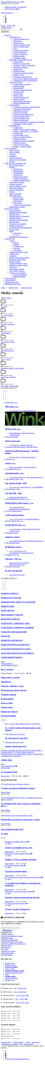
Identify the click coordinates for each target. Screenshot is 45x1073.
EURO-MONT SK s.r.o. (15, 525)
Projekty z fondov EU (20, 54)
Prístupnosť (36, 1042)
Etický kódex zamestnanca (22, 101)
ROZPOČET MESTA (10, 619)
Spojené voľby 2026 (12, 282)
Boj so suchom (7, 669)
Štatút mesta (17, 41)
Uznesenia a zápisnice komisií (23, 73)
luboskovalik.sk (14, 457)
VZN (15, 48)
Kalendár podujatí (15, 211)
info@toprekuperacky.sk (34, 477)
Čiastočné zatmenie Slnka (16, 871)
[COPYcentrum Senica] (13, 511)
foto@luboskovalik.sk (28, 457)
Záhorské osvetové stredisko (18, 220)
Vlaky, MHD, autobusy (17, 271)
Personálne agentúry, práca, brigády (12, 368)
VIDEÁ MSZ (6, 760)
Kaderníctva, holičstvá (8, 377)
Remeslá (3, 307)
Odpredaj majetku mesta (21, 116)
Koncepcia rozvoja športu (17, 224)
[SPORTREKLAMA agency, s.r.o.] (17, 499)
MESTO (8, 35)
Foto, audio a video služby (9, 386)
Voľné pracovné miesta (21, 145)
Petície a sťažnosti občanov (22, 137)
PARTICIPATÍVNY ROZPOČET (15, 645)
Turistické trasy (14, 254)
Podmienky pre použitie (9, 1044)
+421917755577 (14, 531)
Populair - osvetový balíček (22, 146)
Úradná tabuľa (18, 128)
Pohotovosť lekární (9, 712)
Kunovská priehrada (20, 275)
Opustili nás (6, 682)
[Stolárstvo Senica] (11, 533)
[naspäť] (2, 838)
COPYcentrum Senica (14, 515)
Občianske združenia (16, 188)
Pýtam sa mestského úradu (13, 973)
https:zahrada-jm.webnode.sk (18, 563)
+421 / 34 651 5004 (8, 25)
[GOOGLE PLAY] (5, 20)
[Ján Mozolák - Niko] (12, 489)
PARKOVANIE (7, 606)
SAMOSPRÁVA (15, 37)
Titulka (3, 288)
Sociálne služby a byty (20, 135)
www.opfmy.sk (14, 487)
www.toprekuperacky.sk (17, 477)
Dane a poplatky (14, 152)
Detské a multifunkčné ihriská (19, 258)
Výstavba (12, 154)
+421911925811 (14, 435)
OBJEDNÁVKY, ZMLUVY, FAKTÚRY (18, 602)
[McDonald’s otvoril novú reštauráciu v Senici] (16, 815)
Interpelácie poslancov (20, 67)
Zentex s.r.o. (10, 463)
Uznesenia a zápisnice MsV (22, 77)
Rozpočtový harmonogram (22, 109)
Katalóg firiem (13, 288)
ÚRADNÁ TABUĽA (10, 593)
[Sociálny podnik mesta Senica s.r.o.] (13, 944)
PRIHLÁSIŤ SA (6, 932)
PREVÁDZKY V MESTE (12, 615)
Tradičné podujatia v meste (18, 263)
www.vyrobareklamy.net (17, 551)
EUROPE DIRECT (7, 752)
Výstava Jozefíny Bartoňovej (17, 909)
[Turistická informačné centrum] (12, 936)
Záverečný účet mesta (20, 112)
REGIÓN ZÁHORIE (8, 750)
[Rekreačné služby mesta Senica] (12, 942)
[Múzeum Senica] (7, 938)
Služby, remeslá (26, 288)
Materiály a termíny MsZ (21, 63)
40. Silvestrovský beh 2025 (16, 738)
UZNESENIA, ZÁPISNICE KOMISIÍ (17, 628)
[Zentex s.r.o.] (10, 459)
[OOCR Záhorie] (7, 955)
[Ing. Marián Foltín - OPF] (14, 479)
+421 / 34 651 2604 (22, 995)
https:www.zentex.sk (16, 467)
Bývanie (12, 161)
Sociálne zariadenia (15, 184)
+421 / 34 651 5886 (21, 999)
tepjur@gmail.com (26, 445)
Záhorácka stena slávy (16, 226)
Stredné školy (17, 175)
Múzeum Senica (14, 214)
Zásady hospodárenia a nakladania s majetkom (28, 122)
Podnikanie (13, 156)
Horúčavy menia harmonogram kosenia (22, 897)
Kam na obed (7, 703)
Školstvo (12, 167)
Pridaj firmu (7, 298)
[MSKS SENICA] (7, 934)
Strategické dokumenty (21, 50)
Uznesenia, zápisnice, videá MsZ (24, 65)
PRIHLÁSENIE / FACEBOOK (15, 7)
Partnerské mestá (18, 56)
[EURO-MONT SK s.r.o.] (14, 521)
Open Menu (5, 31)
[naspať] (2, 720)
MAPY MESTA (10, 278)
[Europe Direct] (6, 945)
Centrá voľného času (20, 178)
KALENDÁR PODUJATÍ (12, 829)
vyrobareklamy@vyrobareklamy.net (21, 553)
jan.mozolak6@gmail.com (18, 497)
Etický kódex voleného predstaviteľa (25, 79)
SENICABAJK (10, 280)
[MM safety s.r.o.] (11, 402)
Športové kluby (14, 222)
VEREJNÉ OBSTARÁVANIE (14, 632)
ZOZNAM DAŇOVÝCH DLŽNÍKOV (17, 653)
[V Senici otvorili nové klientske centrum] (15, 784)
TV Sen (16, 235)
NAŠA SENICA (36, 750)
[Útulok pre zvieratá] (8, 951)
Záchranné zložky (15, 195)
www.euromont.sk (15, 529)
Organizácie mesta (19, 58)
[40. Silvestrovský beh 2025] (15, 734)
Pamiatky (16, 244)
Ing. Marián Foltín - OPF (16, 483)
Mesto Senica (5, 776)
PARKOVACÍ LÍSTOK (11, 598)
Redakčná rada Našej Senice (18, 237)
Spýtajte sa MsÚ (18, 86)
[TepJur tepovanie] (11, 437)
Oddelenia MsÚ (18, 92)
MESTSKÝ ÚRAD (15, 82)
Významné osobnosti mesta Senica (20, 227)
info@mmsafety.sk (29, 411)
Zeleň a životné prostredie (17, 160)
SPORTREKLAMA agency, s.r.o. (19, 503)
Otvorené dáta (18, 133)
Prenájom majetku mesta (21, 118)
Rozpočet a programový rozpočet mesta (26, 107)
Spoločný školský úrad (20, 97)
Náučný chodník (14, 261)
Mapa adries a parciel (10, 677)
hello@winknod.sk (28, 433)
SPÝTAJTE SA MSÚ (12, 9)
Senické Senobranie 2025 (15, 746)
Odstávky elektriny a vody (12, 686)
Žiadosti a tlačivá (19, 99)
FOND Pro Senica (19, 139)
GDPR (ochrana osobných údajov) (24, 129)
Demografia (17, 250)
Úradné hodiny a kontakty (22, 84)
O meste (12, 241)
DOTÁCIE (5, 636)
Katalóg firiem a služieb (17, 207)
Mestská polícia (18, 199)
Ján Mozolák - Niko (13, 493)
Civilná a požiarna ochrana (22, 205)
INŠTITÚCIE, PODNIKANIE (15, 163)
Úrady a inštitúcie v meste (17, 186)
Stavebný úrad (18, 94)
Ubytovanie (13, 267)
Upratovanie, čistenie (8, 342)
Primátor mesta (18, 43)
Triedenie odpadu (8, 694)
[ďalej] (4, 720)
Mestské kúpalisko (19, 276)
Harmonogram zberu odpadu (13, 690)
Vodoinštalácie (5, 333)
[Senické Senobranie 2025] (14, 742)
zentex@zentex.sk (30, 467)
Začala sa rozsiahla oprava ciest (18, 848)
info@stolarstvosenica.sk (35, 541)
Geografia (16, 248)
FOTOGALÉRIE (8, 716)
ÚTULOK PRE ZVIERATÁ (24, 752)
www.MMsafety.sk (15, 411)
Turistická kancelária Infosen (18, 252)
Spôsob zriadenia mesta (21, 39)
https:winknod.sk (15, 433)
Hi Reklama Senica (13, 547)
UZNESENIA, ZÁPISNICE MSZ (15, 623)
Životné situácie (14, 150)
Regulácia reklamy (19, 143)
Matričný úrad (18, 96)
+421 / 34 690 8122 (19, 992)
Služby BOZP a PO (7, 351)
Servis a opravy (6, 359)
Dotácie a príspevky (15, 158)
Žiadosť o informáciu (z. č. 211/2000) (25, 131)
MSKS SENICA (27, 754)
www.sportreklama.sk (16, 507)
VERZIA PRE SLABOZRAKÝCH (17, 1059)
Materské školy (18, 171)
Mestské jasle (17, 169)
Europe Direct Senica (16, 165)
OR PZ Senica (18, 197)
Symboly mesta (18, 246)
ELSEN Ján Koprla (13, 571)
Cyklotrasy (12, 256)
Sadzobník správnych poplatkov (24, 141)
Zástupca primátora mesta (21, 45)
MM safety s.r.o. (12, 407)
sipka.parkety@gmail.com (31, 529)
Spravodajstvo (5, 792)
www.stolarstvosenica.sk (17, 541)
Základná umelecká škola (21, 180)
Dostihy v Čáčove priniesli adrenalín (20, 859)
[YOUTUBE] (5, 18)
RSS (20, 1044)
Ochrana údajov (18, 1042)
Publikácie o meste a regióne (18, 265)
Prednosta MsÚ (18, 88)
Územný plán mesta (19, 52)
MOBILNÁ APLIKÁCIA (12, 640)
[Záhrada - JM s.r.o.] (12, 555)
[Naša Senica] (6, 947)
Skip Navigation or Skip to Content (12, 2)
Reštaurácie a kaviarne (16, 269)
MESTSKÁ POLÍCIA (23, 750)
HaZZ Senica (17, 201)
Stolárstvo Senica (12, 537)
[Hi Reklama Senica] (12, 543)
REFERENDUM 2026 (12, 284)
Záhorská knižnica (15, 218)
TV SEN (4, 834)
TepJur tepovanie (12, 441)
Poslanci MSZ (18, 62)
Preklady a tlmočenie (8, 324)
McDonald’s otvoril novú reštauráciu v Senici (20, 819)
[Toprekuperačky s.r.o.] (13, 469)
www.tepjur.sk (14, 445)
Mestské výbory (18, 75)
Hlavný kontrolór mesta (21, 47)
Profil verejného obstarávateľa (23, 114)
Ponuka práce (7, 707)
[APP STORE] (5, 22)
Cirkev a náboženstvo (16, 190)
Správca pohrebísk (15, 194)
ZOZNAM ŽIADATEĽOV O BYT (16, 649)
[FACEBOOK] (5, 16)
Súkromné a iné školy (20, 177)
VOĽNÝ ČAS (10, 239)
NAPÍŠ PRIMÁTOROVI (11, 657)
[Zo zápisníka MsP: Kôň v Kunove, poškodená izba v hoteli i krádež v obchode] (22, 799)
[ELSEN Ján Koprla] (12, 566)
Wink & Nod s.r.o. (13, 429)
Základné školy (18, 173)
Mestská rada (17, 69)
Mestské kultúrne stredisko (18, 212)
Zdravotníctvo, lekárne (16, 182)
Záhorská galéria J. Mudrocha (19, 216)
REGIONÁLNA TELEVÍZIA (11, 754)
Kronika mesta (14, 229)
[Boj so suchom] (6, 663)
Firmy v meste (9, 969)
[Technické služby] (7, 953)
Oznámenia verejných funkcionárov (25, 80)
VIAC (3, 661)
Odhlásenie (9, 930)
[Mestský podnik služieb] (9, 940)
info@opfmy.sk (26, 487)
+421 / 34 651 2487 (22, 1002)
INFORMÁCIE (14, 126)
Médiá (11, 231)
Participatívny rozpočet (21, 111)
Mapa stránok (28, 1044)
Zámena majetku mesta (21, 120)
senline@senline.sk (32, 519)
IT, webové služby (7, 315)
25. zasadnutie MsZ (9, 772)
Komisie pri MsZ (19, 71)
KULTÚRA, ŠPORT (12, 209)
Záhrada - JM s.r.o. (13, 559)
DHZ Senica (17, 203)
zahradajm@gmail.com (16, 565)
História (16, 243)
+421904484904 (37, 487)
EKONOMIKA (14, 105)
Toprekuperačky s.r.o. (14, 473)
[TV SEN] (4, 949)
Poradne (12, 192)
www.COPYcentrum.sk (17, 519)
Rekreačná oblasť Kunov (17, 260)
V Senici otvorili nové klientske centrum (18, 788)
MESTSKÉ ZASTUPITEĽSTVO (20, 60)
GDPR (28, 1042)
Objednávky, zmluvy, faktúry (23, 124)
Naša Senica (17, 233)
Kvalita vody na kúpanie (17, 273)
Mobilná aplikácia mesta (21, 103)
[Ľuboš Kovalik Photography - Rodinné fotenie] (21, 447)
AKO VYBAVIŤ (11, 148)
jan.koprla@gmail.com (16, 575)
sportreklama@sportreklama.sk (19, 509)
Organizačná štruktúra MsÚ (22, 90)
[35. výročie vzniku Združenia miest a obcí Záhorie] (22, 724)
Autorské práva (6, 1042)
